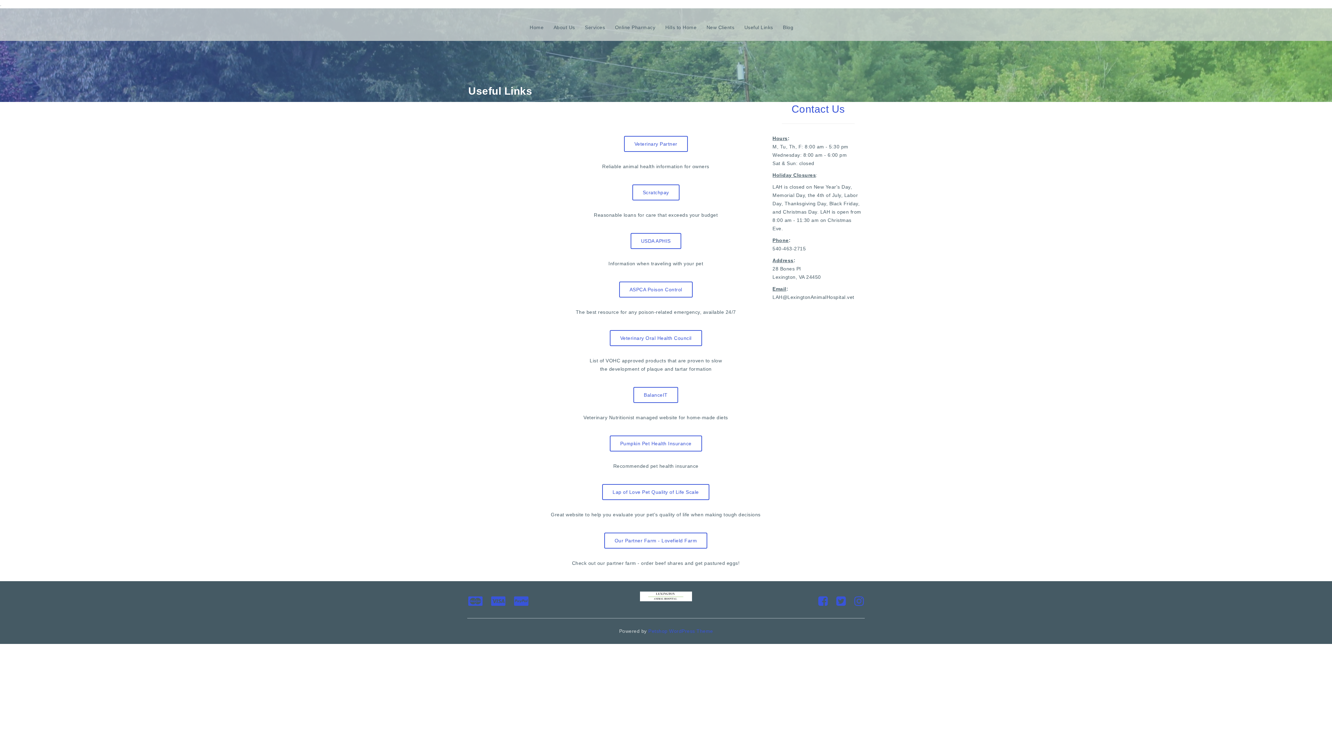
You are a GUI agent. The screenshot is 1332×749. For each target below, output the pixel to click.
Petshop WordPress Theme (680, 631)
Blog (788, 27)
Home (537, 27)
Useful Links (758, 27)
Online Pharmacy (635, 27)
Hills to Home (681, 27)
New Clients (721, 27)
